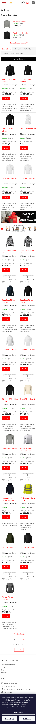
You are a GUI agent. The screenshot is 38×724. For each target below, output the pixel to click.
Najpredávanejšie (8, 53)
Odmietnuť (9, 719)
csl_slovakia (8, 692)
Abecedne (19, 53)
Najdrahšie (27, 49)
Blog (2, 670)
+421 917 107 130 (9, 686)
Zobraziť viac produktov (18, 43)
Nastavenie (18, 712)
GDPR (3, 667)
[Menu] (33, 3)
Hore (20, 650)
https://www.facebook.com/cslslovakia (17, 689)
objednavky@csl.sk (10, 683)
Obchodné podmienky (8, 664)
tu (24, 707)
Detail (6, 98)
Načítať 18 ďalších (19, 634)
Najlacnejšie (17, 49)
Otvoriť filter (19, 59)
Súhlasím (27, 719)
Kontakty (4, 672)
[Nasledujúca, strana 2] (19, 640)
